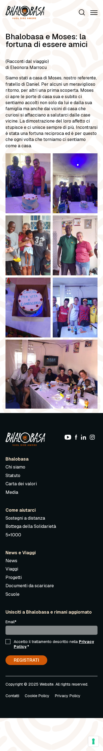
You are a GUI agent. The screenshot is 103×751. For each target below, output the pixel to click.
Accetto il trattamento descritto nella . (54, 644)
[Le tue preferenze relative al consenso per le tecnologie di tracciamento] (93, 741)
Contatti (12, 695)
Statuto (12, 475)
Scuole (12, 594)
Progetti (13, 577)
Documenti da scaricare (29, 586)
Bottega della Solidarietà (30, 526)
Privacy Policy (67, 695)
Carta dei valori (21, 484)
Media (11, 492)
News (11, 561)
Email (10, 621)
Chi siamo (15, 467)
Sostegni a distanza (25, 518)
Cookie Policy (37, 695)
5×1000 (13, 535)
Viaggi (11, 569)
